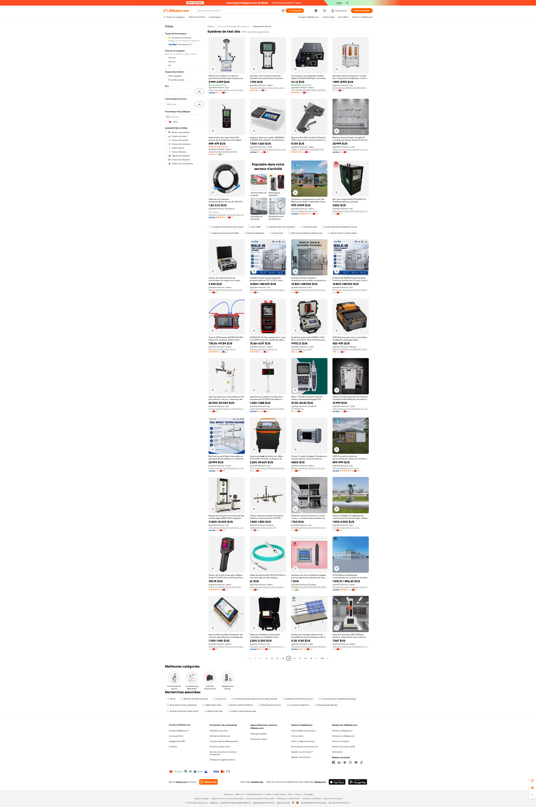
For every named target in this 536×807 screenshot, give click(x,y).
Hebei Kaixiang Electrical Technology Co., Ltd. (350, 211)
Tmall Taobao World (254, 794)
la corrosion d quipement (299, 705)
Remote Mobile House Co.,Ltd (304, 211)
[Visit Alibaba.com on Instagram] (350, 762)
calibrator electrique (214, 711)
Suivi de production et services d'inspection (223, 753)
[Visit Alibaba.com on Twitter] (344, 762)
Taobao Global (279, 794)
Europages (308, 794)
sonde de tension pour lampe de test (184, 711)
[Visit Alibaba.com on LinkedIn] (339, 762)
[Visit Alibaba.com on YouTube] (356, 762)
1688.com (239, 794)
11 (266, 658)
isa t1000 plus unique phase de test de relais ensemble (255, 699)
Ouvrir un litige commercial (302, 741)
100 (322, 658)
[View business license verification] (293, 802)
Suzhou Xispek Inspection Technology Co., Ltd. (227, 409)
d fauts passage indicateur (327, 705)
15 (288, 658)
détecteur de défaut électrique (195, 699)
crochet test (221, 699)
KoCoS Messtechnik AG (301, 349)
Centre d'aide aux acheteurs (303, 731)
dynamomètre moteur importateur (183, 705)
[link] (532, 780)
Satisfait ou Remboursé (220, 736)
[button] (283, 10)
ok (199, 91)
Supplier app (257, 782)
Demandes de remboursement (304, 746)
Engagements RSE (177, 741)
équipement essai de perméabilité (225, 233)
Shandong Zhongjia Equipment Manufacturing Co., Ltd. (309, 646)
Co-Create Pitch (176, 736)
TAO (290, 794)
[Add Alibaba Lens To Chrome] (208, 782)
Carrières (173, 746)
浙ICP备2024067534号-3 (339, 803)
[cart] (325, 11)
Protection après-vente (220, 746)
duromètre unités (310, 227)
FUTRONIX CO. (297, 409)
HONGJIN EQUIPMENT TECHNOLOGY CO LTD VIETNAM (350, 88)
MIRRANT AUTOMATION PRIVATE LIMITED (309, 587)
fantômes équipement (255, 233)
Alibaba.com (320, 782)
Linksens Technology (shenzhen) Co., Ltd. (268, 149)
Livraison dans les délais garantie (224, 741)
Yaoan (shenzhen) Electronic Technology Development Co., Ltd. (227, 90)
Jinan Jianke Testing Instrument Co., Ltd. (226, 528)
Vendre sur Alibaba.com (342, 731)
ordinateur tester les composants (282, 227)
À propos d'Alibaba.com (180, 725)
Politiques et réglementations (222, 760)
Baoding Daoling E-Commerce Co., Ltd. (225, 290)
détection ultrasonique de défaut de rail (306, 233)
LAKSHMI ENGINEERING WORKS (223, 152)
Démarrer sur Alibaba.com (343, 736)
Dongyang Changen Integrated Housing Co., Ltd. (350, 587)
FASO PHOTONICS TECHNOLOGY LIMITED (350, 349)
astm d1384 (255, 227)
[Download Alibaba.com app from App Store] (337, 782)
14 (283, 658)
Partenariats (337, 752)
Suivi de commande (340, 741)
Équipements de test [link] (262, 26)
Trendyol (298, 794)
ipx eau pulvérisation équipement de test (341, 227)
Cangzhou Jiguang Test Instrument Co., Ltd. (268, 646)
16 (294, 658)
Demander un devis (258, 739)
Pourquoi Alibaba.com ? (179, 731)
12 (272, 658)
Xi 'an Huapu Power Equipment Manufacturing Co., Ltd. (268, 468)
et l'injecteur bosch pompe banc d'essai (227, 227)
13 (277, 658)
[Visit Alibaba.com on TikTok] (361, 762)
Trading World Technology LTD (263, 528)
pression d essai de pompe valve (243, 711)
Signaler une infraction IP (302, 752)
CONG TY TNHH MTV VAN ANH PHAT (307, 149)
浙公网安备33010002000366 (314, 803)
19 (311, 658)
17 (300, 658)
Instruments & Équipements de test (233, 26)
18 (305, 658)
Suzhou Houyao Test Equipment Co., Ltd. (350, 149)
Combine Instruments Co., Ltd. (345, 528)
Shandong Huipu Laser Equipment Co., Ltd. (350, 646)
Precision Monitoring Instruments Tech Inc (268, 88)
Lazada (268, 794)
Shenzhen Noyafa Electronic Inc (222, 349)
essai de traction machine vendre (343, 233)
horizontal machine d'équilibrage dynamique (338, 699)
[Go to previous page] (249, 658)
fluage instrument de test (271, 705)
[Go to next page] (327, 658)
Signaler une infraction (301, 757)
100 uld (172, 699)
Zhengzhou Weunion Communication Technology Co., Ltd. (227, 215)
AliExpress (228, 794)
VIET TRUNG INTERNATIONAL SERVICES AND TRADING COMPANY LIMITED (309, 90)
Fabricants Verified (258, 734)
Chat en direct (297, 736)
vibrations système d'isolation (241, 705)
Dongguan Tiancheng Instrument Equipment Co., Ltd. (268, 290)
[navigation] (184, 342)
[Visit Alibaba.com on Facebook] (333, 762)
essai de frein (277, 233)
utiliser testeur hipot (213, 705)
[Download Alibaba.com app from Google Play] (357, 782)
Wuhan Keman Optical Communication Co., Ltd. (268, 587)
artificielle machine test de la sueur (299, 699)
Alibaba (210, 26)
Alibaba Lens (181, 782)
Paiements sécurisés (219, 731)
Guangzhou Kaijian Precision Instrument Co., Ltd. (227, 646)
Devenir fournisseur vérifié (343, 746)
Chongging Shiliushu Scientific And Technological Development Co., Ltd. (309, 528)
